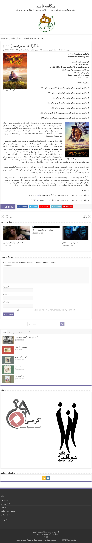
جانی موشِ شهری (21, 357)
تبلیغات (3, 507)
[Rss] (44, 478)
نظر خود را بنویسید (49, 50)
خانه (41, 38)
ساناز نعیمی (38, 534)
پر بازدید (12, 332)
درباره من (4, 500)
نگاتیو (21, 50)
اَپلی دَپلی (18, 366)
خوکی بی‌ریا (19, 376)
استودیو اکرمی (38, 532)
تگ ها (28, 332)
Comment (7, 265)
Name (6, 287)
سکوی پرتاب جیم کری (13, 242)
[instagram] (48, 478)
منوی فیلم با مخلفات (29, 38)
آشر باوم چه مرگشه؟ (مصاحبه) (26, 337)
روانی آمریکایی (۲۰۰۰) (42, 230)
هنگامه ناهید (46, 6)
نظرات (20, 332)
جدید (4, 332)
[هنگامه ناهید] (46, 23)
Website (6, 302)
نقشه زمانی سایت (8, 511)
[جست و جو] (62, 324)
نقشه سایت (5, 515)
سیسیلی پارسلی (21, 347)
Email (6, 294)
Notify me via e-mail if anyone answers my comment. (54, 310)
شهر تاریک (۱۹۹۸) (70, 242)
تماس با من (5, 504)
